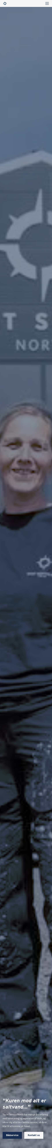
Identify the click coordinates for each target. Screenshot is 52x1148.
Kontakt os (34, 1135)
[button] (46, 3)
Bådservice (12, 1135)
